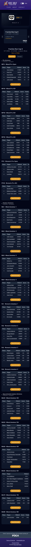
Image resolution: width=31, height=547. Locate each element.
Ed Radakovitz (10, 147)
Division (19, 56)
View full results (15, 84)
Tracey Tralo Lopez (11, 193)
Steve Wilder (10, 128)
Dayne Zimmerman (11, 222)
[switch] (23, 3)
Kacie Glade (10, 171)
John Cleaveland (11, 503)
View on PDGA (15, 53)
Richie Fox (9, 261)
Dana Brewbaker (11, 309)
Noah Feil (9, 72)
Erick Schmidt (10, 244)
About (14, 7)
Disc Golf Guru (17, 544)
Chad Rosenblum (11, 241)
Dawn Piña (9, 336)
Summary (12, 56)
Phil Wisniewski (11, 290)
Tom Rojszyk (10, 246)
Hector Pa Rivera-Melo (12, 481)
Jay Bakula (9, 104)
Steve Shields (10, 145)
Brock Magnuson (11, 217)
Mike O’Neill (10, 486)
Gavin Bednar (10, 70)
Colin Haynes (10, 236)
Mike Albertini (10, 430)
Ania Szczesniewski (12, 338)
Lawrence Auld (10, 500)
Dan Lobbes (10, 483)
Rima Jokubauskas (11, 384)
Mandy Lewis (10, 360)
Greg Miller (9, 462)
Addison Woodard (11, 167)
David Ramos (10, 403)
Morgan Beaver (10, 333)
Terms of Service (10, 540)
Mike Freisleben (11, 432)
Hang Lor (9, 406)
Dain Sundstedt (11, 239)
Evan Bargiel (10, 268)
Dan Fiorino (10, 220)
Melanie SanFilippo (11, 191)
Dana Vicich (10, 94)
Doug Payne (10, 123)
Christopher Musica (12, 263)
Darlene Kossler (11, 377)
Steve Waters (10, 437)
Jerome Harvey (10, 452)
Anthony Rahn (10, 285)
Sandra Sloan (10, 312)
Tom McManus (10, 476)
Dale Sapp (9, 120)
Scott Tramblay (10, 125)
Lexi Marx (9, 174)
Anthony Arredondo (12, 212)
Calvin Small (10, 215)
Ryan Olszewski (11, 435)
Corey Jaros (10, 408)
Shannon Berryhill (11, 428)
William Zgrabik (11, 118)
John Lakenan (10, 142)
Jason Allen (10, 99)
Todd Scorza (10, 413)
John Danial (10, 79)
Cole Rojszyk (10, 270)
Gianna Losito (10, 169)
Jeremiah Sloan (11, 411)
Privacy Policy (15, 543)
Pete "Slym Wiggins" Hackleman (15, 478)
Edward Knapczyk (11, 77)
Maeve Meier (10, 314)
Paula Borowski (11, 358)
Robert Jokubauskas (12, 459)
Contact (22, 7)
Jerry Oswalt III (10, 266)
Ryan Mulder (10, 74)
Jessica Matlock (11, 331)
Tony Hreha (9, 96)
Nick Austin (10, 101)
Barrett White (10, 188)
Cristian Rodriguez (11, 287)
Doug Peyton (10, 150)
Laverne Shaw (10, 355)
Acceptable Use (21, 540)
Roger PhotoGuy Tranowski (13, 454)
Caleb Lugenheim (11, 292)
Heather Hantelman (11, 374)
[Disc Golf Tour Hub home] (10, 3)
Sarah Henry (10, 382)
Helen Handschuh (11, 379)
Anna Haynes (10, 353)
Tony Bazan (10, 457)
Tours (8, 7)
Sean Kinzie (10, 295)
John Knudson (10, 517)
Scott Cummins (10, 152)
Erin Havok (9, 317)
